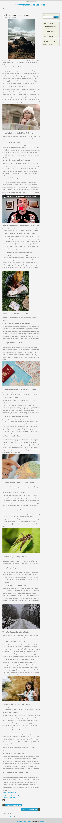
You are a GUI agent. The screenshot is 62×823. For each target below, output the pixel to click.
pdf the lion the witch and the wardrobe (12, 795)
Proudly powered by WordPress (24, 821)
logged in (10, 816)
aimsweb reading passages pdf (10, 792)
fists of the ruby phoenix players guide (30, 809)
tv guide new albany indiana (48, 31)
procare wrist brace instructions (49, 26)
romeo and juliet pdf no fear (10, 797)
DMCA (4, 8)
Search (44, 15)
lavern (14, 17)
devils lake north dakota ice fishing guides (13, 805)
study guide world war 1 (48, 36)
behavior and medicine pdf (9, 793)
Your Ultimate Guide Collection (30, 4)
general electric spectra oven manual (50, 28)
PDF (6, 800)
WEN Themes (42, 821)
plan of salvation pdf (47, 33)
